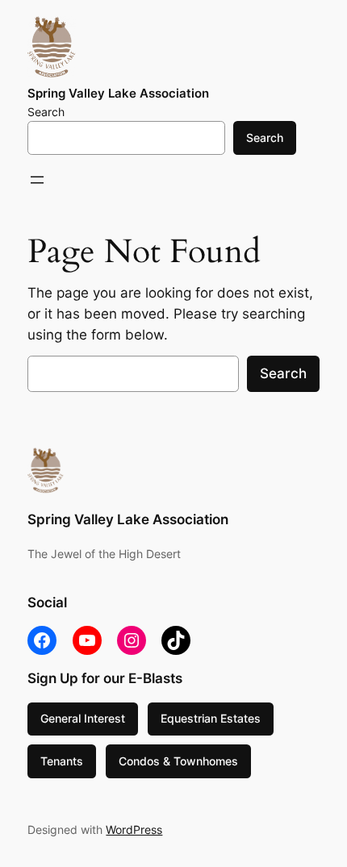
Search (46, 112)
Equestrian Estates (211, 718)
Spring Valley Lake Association (118, 93)
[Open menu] (37, 180)
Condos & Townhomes (178, 761)
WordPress (134, 829)
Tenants (61, 761)
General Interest (82, 718)
